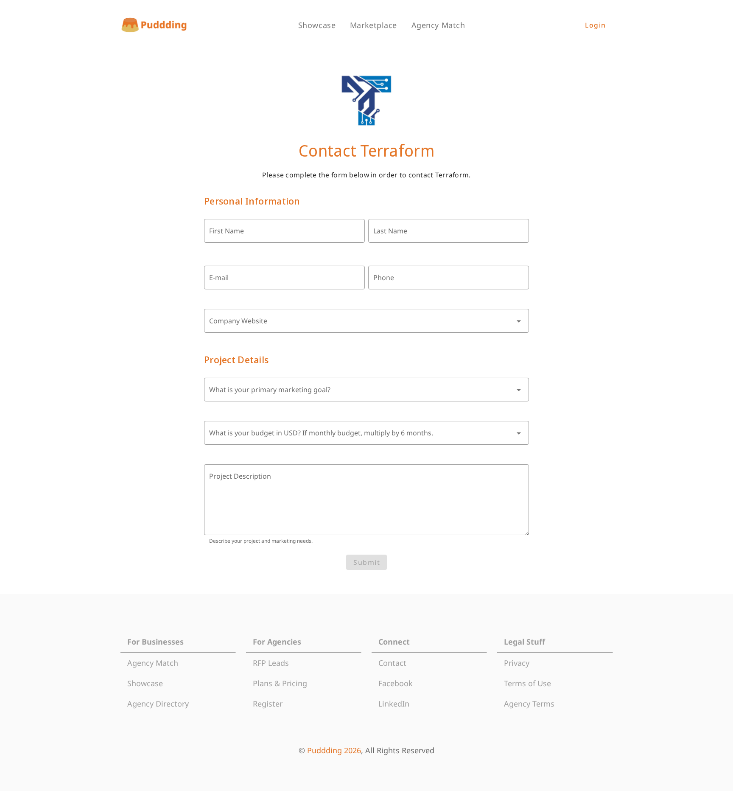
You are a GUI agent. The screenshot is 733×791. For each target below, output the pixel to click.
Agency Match (152, 663)
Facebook (395, 683)
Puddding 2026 (334, 750)
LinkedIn (393, 703)
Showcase (145, 683)
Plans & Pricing (280, 683)
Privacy (516, 663)
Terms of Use (527, 683)
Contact (392, 663)
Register (268, 703)
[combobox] (366, 321)
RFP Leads (271, 663)
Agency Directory (158, 703)
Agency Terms (529, 703)
